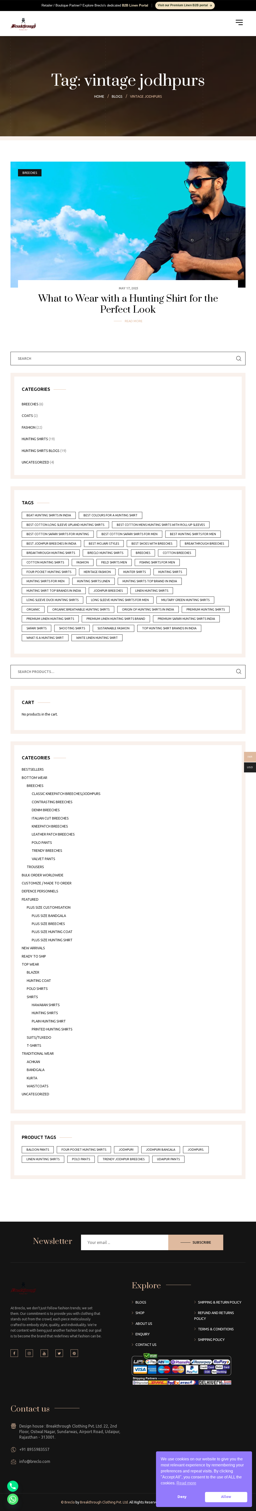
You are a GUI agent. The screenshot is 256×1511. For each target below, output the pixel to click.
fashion (82, 562)
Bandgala (35, 1070)
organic (33, 609)
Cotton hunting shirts (45, 562)
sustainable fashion (114, 628)
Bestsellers (33, 769)
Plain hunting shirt (49, 1021)
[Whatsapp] (12, 1499)
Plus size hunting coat (52, 932)
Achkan (33, 1062)
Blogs (141, 1302)
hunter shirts (134, 571)
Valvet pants (43, 859)
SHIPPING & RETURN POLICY (220, 1302)
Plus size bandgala (49, 916)
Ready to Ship (34, 956)
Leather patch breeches (53, 834)
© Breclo (68, 1502)
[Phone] (12, 1486)
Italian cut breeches (50, 818)
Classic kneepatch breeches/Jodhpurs (66, 794)
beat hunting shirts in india (48, 515)
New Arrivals (33, 948)
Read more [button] (186, 1483)
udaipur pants (168, 1159)
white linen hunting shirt (97, 637)
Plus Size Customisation (48, 907)
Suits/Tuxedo (39, 1037)
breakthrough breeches (204, 543)
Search (238, 671)
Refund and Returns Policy (214, 1315)
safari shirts (36, 628)
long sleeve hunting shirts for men (120, 600)
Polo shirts (37, 989)
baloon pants (37, 1149)
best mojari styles (104, 543)
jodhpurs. (196, 1149)
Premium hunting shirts (205, 609)
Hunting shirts (45, 1013)
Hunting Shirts (35, 439)
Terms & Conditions (216, 1329)
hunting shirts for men (45, 581)
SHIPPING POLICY (211, 1340)
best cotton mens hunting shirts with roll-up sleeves (161, 524)
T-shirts (34, 1045)
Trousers (35, 867)
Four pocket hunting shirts (48, 571)
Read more (133, 321)
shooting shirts (72, 628)
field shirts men (114, 562)
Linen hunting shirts (43, 1159)
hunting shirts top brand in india (149, 581)
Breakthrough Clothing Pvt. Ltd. (103, 1502)
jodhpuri (126, 1149)
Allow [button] (226, 1497)
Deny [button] (182, 1497)
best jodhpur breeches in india (51, 543)
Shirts (32, 997)
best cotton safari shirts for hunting (57, 534)
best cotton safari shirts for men (130, 534)
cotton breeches (177, 552)
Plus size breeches (48, 924)
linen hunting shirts (151, 590)
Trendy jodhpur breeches (123, 1159)
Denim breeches (46, 810)
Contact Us (146, 1345)
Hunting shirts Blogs (41, 451)
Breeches (29, 172)
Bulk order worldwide (43, 875)
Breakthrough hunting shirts (50, 552)
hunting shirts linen (93, 581)
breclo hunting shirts (105, 552)
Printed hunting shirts (52, 1029)
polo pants (81, 1159)
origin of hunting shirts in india (148, 609)
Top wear (30, 964)
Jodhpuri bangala (160, 1149)
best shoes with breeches (152, 543)
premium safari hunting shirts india (186, 618)
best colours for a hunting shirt (111, 515)
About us (144, 1324)
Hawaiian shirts (46, 1005)
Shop (140, 1313)
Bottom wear (34, 778)
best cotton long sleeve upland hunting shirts (65, 524)
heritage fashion (97, 571)
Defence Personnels (40, 891)
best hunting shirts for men (193, 534)
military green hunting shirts (185, 600)
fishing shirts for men (157, 562)
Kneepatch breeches (50, 826)
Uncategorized (35, 462)
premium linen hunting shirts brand (115, 618)
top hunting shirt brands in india (169, 628)
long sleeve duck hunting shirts (52, 600)
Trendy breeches (47, 851)
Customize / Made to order (47, 883)
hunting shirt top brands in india (53, 590)
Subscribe (201, 1242)
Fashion (29, 427)
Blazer (33, 972)
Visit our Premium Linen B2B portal (183, 5)
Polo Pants (42, 843)
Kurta (32, 1078)
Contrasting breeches (52, 802)
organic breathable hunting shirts (81, 609)
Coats (27, 416)
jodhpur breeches (108, 590)
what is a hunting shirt (45, 637)
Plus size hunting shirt (52, 940)
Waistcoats (37, 1086)
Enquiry (143, 1334)
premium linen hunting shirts (50, 618)
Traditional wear (38, 1054)
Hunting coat (39, 981)
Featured (30, 899)
